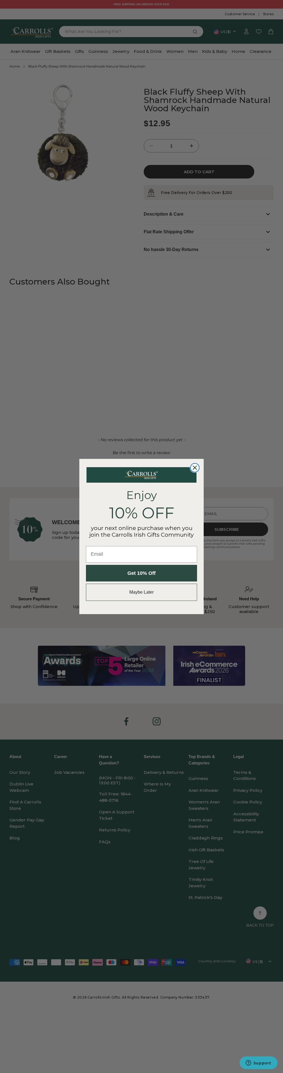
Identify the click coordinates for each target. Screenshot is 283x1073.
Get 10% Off (141, 573)
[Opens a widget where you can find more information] (258, 1063)
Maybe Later (141, 592)
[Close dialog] (194, 467)
